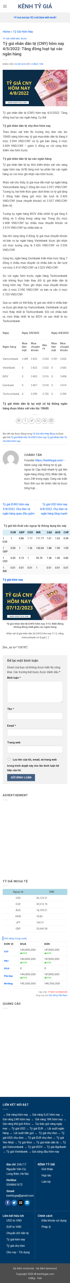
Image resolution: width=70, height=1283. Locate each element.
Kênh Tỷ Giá (35, 6)
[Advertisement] (35, 838)
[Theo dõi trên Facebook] (8, 1203)
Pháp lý (46, 1227)
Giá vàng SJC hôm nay (46, 1114)
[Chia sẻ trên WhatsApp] (19, 421)
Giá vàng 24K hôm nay (16, 1119)
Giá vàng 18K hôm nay (49, 1119)
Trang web (13, 742)
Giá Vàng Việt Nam (58, 995)
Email (11, 725)
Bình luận (14, 677)
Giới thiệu (47, 1169)
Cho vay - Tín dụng (18, 1252)
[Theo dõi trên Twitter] (14, 1203)
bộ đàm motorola (23, 1268)
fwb (39, 1278)
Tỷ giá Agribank (56, 1147)
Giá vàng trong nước (15, 938)
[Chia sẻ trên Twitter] (32, 421)
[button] (5, 6)
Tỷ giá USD (18, 1128)
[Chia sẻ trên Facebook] (25, 421)
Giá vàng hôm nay (17, 1114)
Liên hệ (45, 1181)
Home (6, 31)
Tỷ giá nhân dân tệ (47, 1142)
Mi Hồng (8, 983)
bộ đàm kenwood (46, 1268)
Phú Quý (8, 976)
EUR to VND (13, 1227)
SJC (6, 951)
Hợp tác (46, 1175)
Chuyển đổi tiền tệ (17, 1233)
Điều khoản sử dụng (53, 1220)
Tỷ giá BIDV (35, 1147)
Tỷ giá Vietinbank (17, 1151)
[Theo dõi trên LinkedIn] (27, 1203)
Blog (24, 39)
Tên (10, 709)
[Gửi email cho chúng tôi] (21, 1203)
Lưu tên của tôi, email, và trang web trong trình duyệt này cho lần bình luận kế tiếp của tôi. (33, 765)
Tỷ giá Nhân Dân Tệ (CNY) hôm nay (28, 437)
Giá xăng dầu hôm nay (45, 1151)
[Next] (66, 613)
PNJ (6, 960)
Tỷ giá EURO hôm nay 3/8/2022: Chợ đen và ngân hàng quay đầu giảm (18, 509)
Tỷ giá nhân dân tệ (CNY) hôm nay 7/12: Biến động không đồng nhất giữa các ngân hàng (35, 625)
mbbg (31, 1278)
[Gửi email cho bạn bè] (38, 421)
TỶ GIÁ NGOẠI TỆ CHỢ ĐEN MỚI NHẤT (35, 17)
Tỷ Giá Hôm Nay (23, 31)
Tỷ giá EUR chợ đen (40, 1137)
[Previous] (4, 613)
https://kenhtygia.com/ (49, 460)
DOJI (6, 968)
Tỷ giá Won (25, 1142)
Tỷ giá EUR (36, 1128)
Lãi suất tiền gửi (24, 1133)
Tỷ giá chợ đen (48, 1133)
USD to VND (14, 1220)
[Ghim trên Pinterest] (45, 421)
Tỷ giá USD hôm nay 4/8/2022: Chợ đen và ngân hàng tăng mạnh (53, 509)
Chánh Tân (37, 64)
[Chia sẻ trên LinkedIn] (51, 421)
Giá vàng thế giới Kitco (16, 1124)
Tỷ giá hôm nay (15, 1239)
